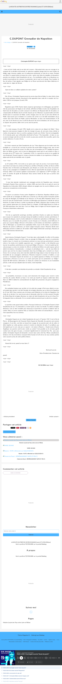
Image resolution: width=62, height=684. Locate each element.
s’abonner (22, 662)
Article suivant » (54, 416)
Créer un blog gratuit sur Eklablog (30, 639)
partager (31, 662)
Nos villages (8, 42)
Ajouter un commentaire (15, 472)
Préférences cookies (49, 641)
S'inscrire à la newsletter (9, 431)
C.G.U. (58, 639)
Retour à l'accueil (31, 420)
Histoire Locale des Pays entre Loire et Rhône (16, 622)
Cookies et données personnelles (36, 641)
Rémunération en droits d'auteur (15, 641)
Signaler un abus (52, 639)
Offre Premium (26, 641)
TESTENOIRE (29, 544)
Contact (45, 639)
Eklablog (41, 635)
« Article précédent (9, 416)
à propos (40, 662)
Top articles (40, 639)
